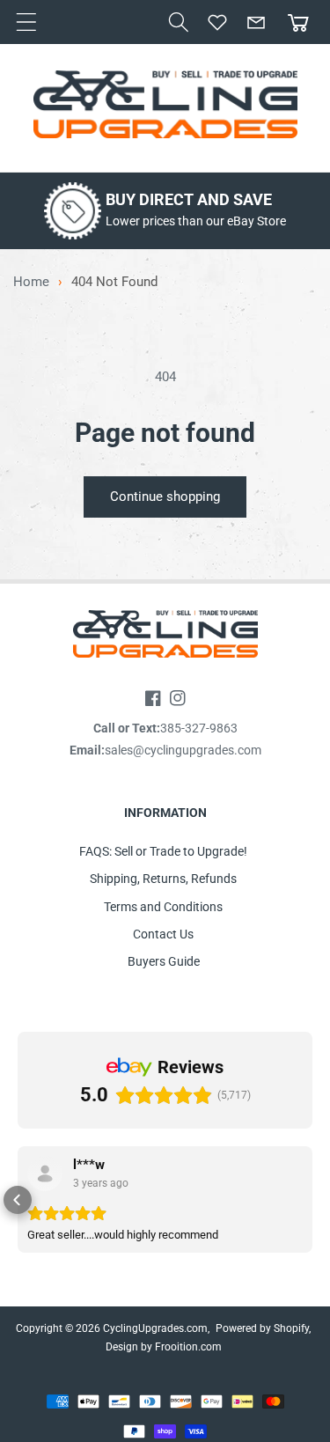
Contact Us (163, 934)
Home (31, 282)
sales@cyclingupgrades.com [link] (183, 750)
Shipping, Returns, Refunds (163, 879)
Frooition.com (188, 1347)
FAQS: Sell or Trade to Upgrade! (163, 851)
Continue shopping (165, 496)
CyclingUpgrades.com (155, 1328)
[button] (178, 22)
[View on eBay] (44, 1173)
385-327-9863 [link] (199, 728)
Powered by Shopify (262, 1328)
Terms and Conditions (163, 907)
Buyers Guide (164, 961)
